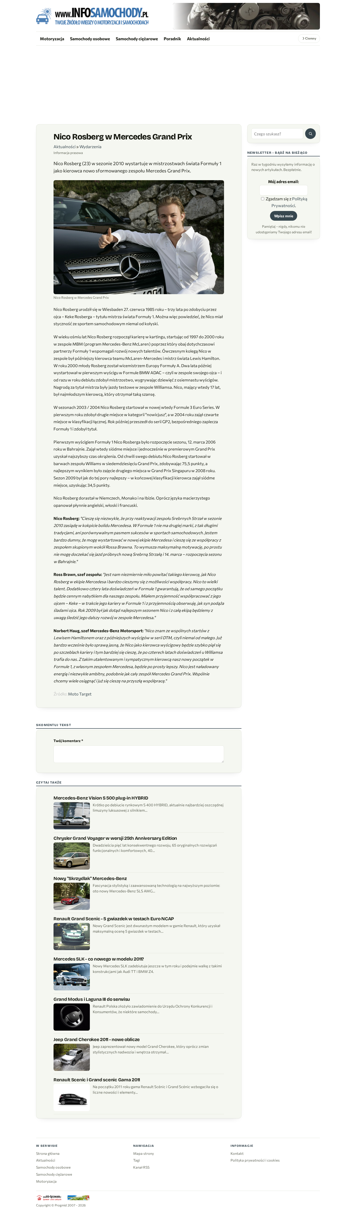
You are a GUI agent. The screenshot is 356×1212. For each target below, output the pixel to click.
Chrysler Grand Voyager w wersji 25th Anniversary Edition (115, 838)
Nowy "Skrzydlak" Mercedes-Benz (90, 878)
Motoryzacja (52, 38)
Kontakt (237, 1153)
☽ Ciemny (309, 38)
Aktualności (198, 38)
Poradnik (172, 38)
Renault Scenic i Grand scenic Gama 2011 (97, 1080)
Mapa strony (143, 1153)
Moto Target (80, 693)
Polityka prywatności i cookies (255, 1160)
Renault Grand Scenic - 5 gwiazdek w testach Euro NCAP (114, 918)
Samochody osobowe (90, 38)
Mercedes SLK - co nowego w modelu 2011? (99, 959)
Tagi (136, 1160)
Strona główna (48, 1153)
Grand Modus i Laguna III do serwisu (92, 999)
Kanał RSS (141, 1167)
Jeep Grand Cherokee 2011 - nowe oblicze (97, 1039)
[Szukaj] (310, 133)
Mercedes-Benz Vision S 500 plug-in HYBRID (101, 798)
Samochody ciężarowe (137, 38)
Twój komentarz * (68, 740)
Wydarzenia (90, 146)
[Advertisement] (178, 82)
